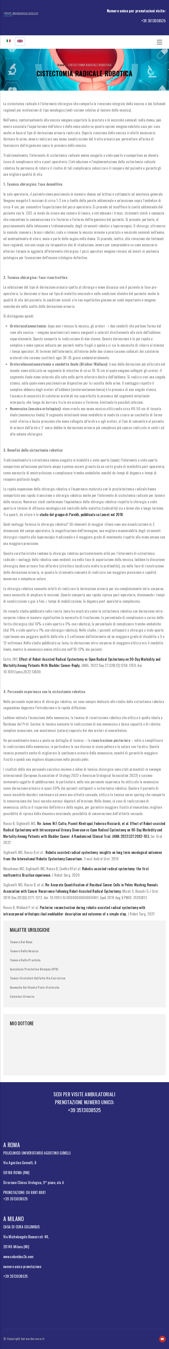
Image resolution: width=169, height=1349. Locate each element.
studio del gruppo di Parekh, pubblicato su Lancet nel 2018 (81, 514)
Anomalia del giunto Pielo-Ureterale (34, 987)
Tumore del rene (21, 941)
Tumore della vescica (24, 951)
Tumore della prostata (25, 960)
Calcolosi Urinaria (22, 996)
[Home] (21, 14)
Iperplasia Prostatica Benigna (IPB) (34, 969)
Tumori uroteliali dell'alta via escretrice (37, 978)
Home (60, 64)
